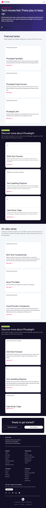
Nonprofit (27, 478)
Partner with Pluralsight (29, 457)
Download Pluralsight (9, 460)
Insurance (27, 476)
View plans (7, 462)
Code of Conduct (29, 504)
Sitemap (7, 458)
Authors (26, 462)
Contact (7, 453)
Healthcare (27, 474)
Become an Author (28, 455)
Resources (7, 476)
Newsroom (7, 474)
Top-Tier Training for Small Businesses (12, 443)
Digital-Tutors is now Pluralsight (11, 441)
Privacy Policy (22, 504)
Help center (7, 455)
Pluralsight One (28, 460)
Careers (6, 472)
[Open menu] (44, 2)
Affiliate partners (28, 458)
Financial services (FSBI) (29, 472)
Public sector (27, 480)
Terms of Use (16, 504)
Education (27, 470)
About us (7, 470)
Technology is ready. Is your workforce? (13, 439)
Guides (26, 453)
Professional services (9, 464)
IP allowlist (7, 457)
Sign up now (9, 489)
